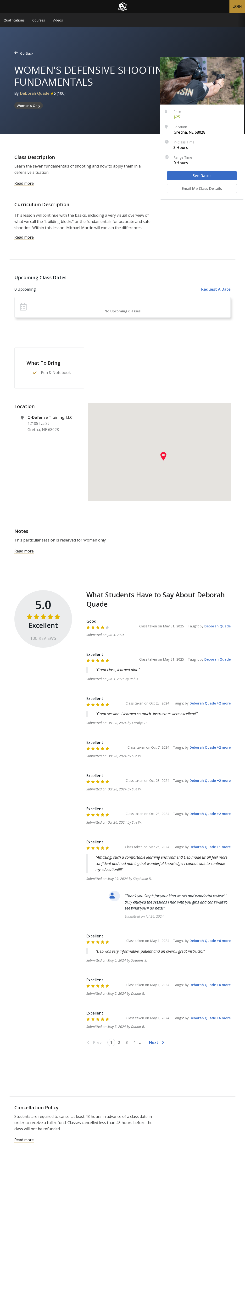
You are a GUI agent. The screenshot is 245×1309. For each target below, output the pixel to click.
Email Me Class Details (202, 188)
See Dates (202, 175)
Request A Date (216, 289)
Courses (38, 20)
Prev (97, 1042)
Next (153, 1042)
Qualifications (14, 20)
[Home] (122, 6)
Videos (58, 20)
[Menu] (8, 7)
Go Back (26, 53)
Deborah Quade (35, 93)
